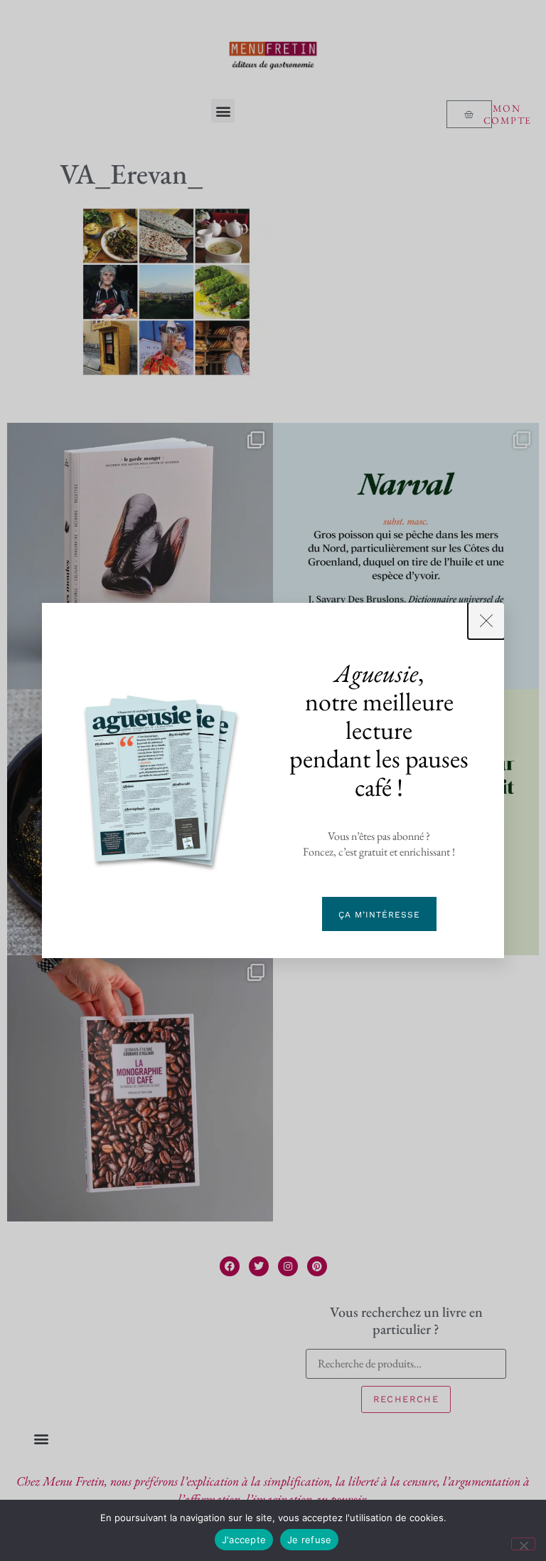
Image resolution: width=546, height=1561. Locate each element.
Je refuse (309, 1539)
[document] (273, 780)
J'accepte (244, 1539)
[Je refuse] (523, 1544)
